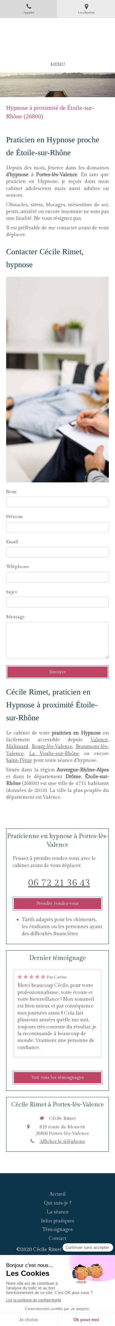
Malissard (17, 747)
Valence (99, 740)
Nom (11, 491)
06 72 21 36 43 (59, 883)
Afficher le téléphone (62, 1141)
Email (12, 541)
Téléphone (17, 566)
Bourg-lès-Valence (52, 747)
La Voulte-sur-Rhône (54, 754)
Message (15, 616)
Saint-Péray (19, 760)
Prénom (14, 516)
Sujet (11, 592)
